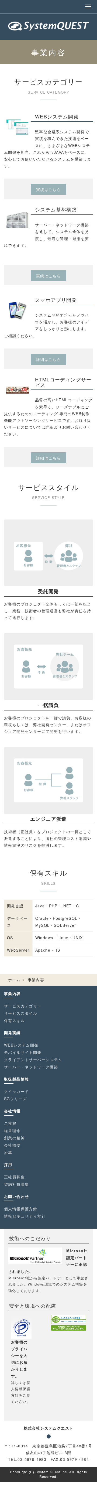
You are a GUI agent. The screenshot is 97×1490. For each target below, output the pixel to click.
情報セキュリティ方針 (25, 1216)
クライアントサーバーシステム (33, 1059)
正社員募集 (14, 1177)
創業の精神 (14, 1137)
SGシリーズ (15, 1098)
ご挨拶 (10, 1123)
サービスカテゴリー (22, 1006)
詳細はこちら (48, 359)
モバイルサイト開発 (22, 1052)
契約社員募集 (16, 1184)
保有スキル (14, 1020)
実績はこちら (48, 189)
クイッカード (16, 1091)
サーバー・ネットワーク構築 (31, 1066)
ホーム (14, 979)
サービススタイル (20, 1013)
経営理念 (12, 1130)
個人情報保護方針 (20, 1208)
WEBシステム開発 (21, 1045)
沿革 (8, 1152)
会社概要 (12, 1145)
